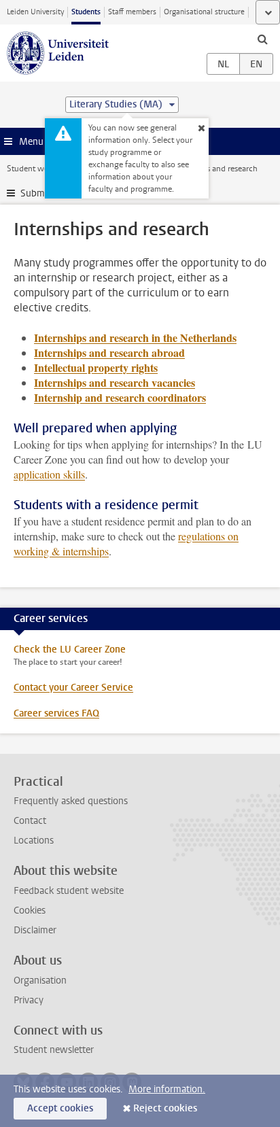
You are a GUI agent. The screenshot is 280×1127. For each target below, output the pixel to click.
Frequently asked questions (71, 801)
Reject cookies (165, 1108)
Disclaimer (35, 930)
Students (86, 12)
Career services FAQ (56, 713)
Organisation (40, 980)
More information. (166, 1089)
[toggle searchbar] (262, 39)
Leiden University (35, 12)
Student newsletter (54, 1049)
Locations (34, 840)
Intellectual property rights (96, 367)
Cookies (30, 910)
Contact (30, 820)
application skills (49, 474)
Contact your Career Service (73, 687)
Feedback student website (69, 890)
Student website (36, 168)
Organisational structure (204, 12)
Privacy (28, 1000)
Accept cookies (60, 1108)
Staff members (132, 12)
